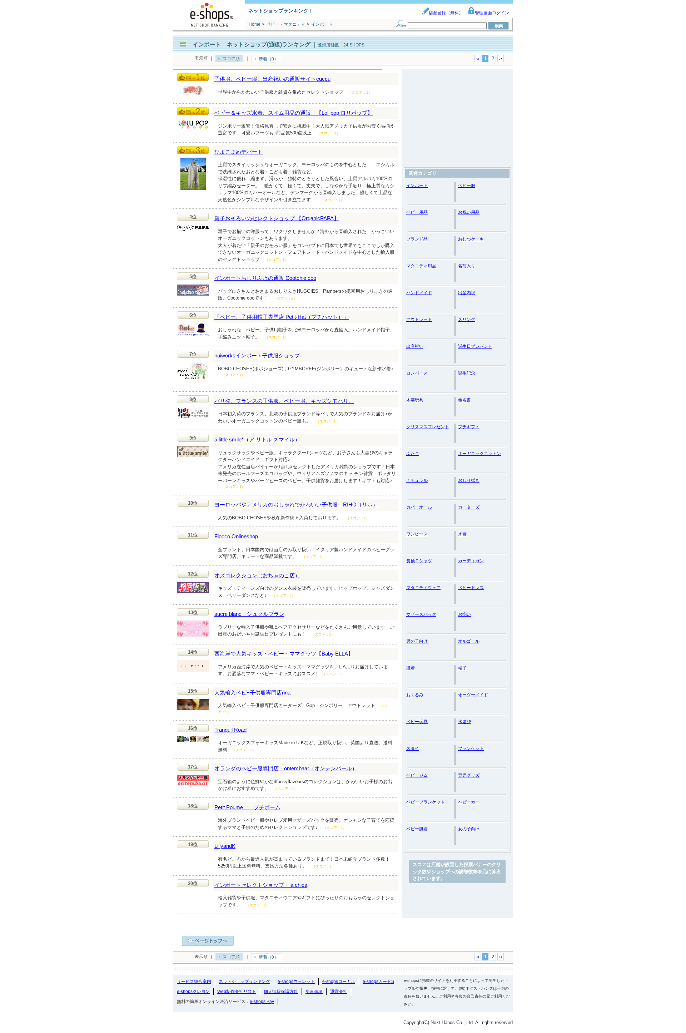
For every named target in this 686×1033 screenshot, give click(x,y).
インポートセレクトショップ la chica (260, 885)
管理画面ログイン (492, 12)
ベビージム (417, 775)
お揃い (464, 614)
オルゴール (468, 641)
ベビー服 (466, 185)
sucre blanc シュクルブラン (249, 614)
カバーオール (419, 507)
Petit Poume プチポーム (247, 807)
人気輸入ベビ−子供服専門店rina (252, 693)
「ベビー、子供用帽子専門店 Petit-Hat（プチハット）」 (281, 317)
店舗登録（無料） (446, 12)
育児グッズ (468, 775)
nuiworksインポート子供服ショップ (257, 355)
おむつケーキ (471, 239)
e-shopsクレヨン (193, 991)
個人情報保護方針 (281, 991)
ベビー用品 (417, 212)
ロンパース (417, 373)
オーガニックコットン (479, 453)
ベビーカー (468, 802)
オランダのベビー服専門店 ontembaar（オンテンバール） (285, 768)
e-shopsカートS (378, 981)
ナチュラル (417, 480)
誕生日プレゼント (475, 346)
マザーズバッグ (421, 614)
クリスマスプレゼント (427, 426)
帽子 (462, 668)
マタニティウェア (423, 587)
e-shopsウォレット (296, 981)
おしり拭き (468, 480)
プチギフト (468, 426)
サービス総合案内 (194, 981)
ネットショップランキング (244, 981)
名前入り (466, 265)
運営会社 (338, 991)
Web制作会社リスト (236, 991)
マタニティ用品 (421, 265)
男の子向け (417, 641)
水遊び (464, 721)
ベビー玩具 (417, 721)
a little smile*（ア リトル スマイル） (257, 439)
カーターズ (468, 507)
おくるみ (414, 694)
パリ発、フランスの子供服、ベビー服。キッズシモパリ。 (284, 401)
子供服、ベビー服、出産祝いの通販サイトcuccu (272, 79)
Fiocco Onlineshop (236, 536)
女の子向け (468, 828)
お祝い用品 (468, 212)
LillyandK (224, 846)
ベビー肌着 (417, 828)
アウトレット (419, 319)
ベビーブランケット (425, 802)
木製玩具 (414, 399)
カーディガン (471, 560)
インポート (417, 185)
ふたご (412, 453)
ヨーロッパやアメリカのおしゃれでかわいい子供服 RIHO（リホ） (296, 504)
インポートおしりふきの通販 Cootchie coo (265, 278)
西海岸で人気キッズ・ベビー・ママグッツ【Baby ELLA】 (283, 654)
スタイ (412, 748)
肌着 (410, 668)
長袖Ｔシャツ (419, 560)
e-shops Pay (262, 1001)
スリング (466, 319)
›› (500, 58)
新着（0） (268, 58)
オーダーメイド (473, 694)
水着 (462, 534)
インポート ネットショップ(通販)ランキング (251, 44)
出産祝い (414, 346)
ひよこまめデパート (238, 152)
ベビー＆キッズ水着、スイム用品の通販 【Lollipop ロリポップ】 (293, 113)
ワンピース (417, 534)
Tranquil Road (230, 730)
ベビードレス (471, 587)
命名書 (464, 399)
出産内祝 (466, 292)
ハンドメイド (419, 292)
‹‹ (477, 58)
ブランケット (471, 748)
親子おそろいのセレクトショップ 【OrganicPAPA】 (276, 218)
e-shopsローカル (338, 981)
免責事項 (314, 991)
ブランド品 (417, 239)
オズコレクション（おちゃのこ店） (257, 575)
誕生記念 (466, 373)
